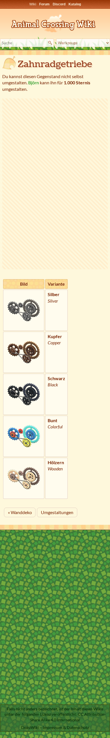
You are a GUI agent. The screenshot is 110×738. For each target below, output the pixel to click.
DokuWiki (30, 727)
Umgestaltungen (57, 512)
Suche (51, 43)
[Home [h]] (55, 22)
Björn (33, 82)
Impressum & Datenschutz (66, 727)
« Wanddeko (20, 512)
